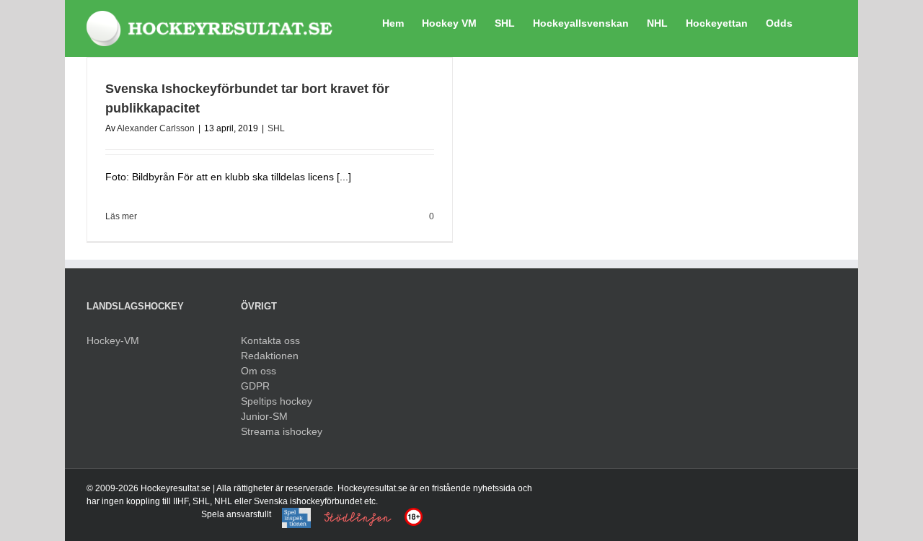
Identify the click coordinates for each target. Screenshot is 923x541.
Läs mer (121, 216)
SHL (276, 128)
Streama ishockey (281, 431)
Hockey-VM (113, 340)
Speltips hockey (276, 401)
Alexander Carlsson (156, 128)
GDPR (255, 386)
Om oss (258, 371)
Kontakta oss (270, 340)
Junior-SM (264, 416)
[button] (814, 21)
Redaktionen (270, 355)
